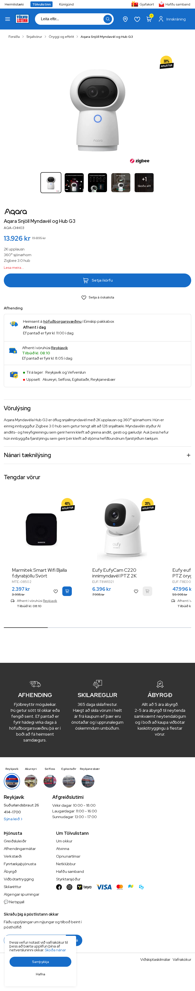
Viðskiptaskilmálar (155, 959)
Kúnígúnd (66, 4)
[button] (7, 19)
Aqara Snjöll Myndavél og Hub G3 (107, 36)
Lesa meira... (14, 267)
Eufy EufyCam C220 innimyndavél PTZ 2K (114, 573)
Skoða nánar (55, 949)
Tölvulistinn (41, 4)
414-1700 (12, 812)
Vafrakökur (182, 959)
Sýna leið (12, 818)
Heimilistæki (14, 4)
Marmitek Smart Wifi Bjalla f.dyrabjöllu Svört (39, 573)
